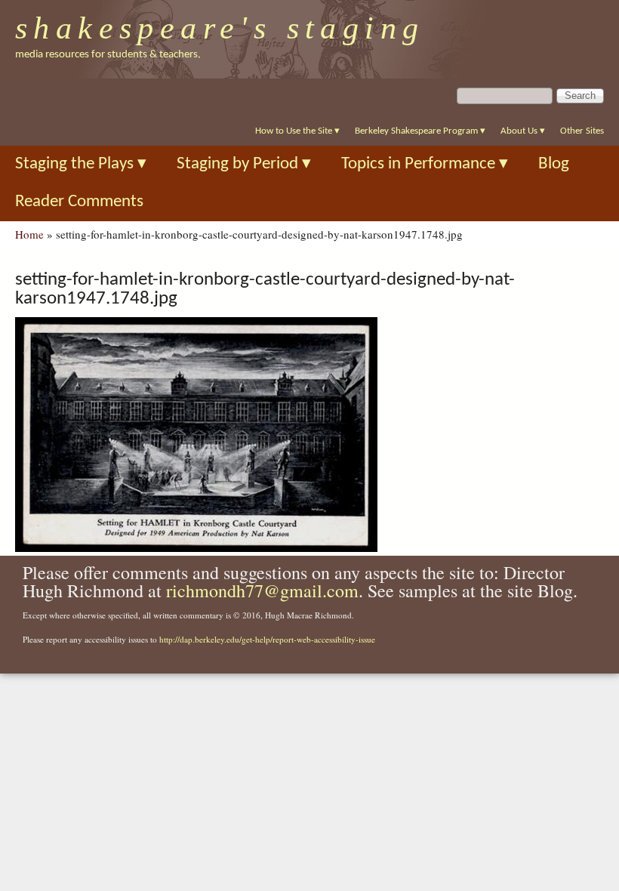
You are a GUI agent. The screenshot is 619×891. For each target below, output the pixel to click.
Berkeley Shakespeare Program (420, 131)
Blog (553, 164)
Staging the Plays (80, 164)
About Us (522, 131)
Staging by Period (244, 164)
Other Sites (582, 131)
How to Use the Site (297, 131)
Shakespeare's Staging (220, 28)
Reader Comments (79, 202)
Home (29, 234)
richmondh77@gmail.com (262, 590)
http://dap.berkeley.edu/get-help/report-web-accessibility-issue (267, 639)
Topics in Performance (424, 164)
